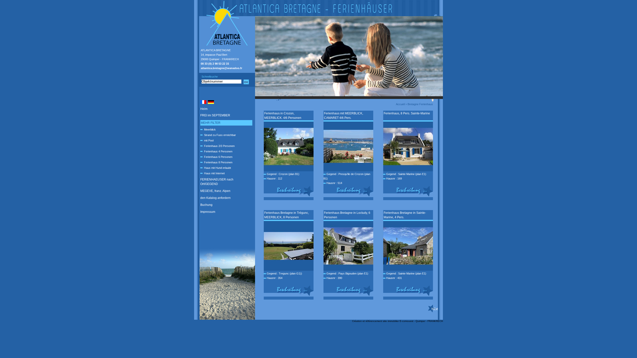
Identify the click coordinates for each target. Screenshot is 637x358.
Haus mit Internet (214, 173)
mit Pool (208, 140)
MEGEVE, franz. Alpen (215, 191)
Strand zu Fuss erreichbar (220, 135)
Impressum (207, 212)
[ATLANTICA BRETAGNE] (318, 8)
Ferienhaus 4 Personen (218, 151)
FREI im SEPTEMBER (215, 115)
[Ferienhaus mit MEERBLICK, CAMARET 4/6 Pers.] (348, 170)
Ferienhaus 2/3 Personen (219, 145)
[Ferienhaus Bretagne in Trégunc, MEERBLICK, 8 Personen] (289, 269)
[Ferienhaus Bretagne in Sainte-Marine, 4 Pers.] (408, 269)
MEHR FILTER (210, 123)
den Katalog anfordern (215, 198)
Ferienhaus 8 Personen (218, 162)
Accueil (400, 104)
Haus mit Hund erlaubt (217, 167)
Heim (204, 109)
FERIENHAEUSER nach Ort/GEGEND (216, 182)
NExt (434, 309)
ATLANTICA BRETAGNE (216, 50)
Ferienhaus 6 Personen (218, 156)
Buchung (206, 205)
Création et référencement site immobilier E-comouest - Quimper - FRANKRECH (397, 321)
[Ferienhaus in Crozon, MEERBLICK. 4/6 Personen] (289, 170)
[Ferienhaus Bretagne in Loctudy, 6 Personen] (348, 269)
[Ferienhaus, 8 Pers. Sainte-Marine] (408, 170)
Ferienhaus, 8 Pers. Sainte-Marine (407, 113)
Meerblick (210, 129)
